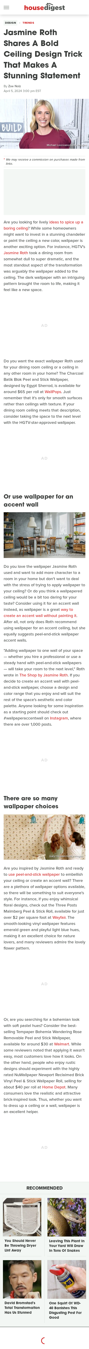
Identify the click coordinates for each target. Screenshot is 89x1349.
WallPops (53, 392)
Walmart (61, 1044)
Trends (28, 23)
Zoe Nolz (14, 86)
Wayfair (58, 917)
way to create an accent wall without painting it (40, 613)
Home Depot (53, 1087)
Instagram (59, 718)
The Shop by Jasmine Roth (43, 675)
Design (10, 23)
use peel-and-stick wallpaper (34, 874)
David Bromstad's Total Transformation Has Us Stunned (22, 1308)
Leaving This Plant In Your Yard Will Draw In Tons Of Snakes (66, 1246)
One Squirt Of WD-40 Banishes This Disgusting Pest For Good (65, 1311)
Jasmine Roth (16, 253)
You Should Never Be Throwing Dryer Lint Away (20, 1245)
